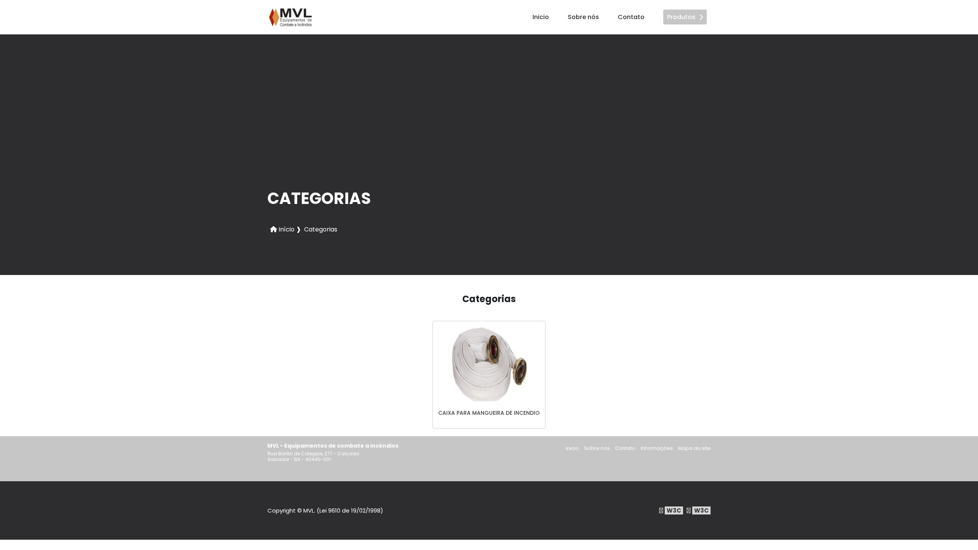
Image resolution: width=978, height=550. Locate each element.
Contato (631, 17)
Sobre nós (583, 17)
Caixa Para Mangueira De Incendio (489, 413)
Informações (657, 448)
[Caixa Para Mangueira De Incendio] (489, 363)
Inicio (541, 17)
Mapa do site (694, 448)
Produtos (681, 17)
